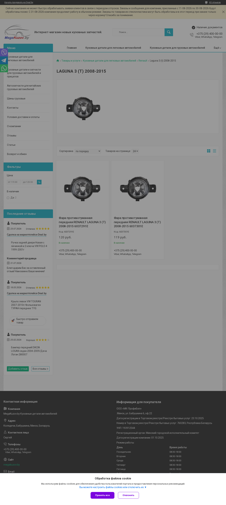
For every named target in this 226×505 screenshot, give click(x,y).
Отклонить (128, 495)
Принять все (102, 495)
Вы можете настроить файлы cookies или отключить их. (111, 487)
